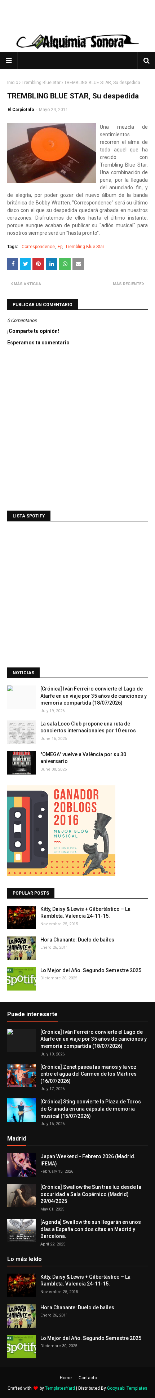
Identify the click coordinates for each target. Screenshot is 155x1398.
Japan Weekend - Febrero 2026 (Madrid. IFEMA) (88, 1160)
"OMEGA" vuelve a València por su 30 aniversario (83, 757)
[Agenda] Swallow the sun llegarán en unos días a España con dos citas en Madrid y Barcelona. (90, 1229)
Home (66, 1377)
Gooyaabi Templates (127, 1388)
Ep (60, 246)
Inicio (12, 82)
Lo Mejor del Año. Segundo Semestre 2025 (90, 970)
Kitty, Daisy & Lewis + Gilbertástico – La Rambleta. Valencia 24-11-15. (85, 912)
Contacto (88, 1377)
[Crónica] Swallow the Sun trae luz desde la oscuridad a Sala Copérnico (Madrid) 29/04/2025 (90, 1194)
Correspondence (38, 246)
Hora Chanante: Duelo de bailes (77, 940)
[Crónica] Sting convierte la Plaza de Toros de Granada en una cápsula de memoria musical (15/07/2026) (90, 1109)
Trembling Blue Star (41, 82)
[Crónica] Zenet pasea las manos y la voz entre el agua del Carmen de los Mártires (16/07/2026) (88, 1074)
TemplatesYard (60, 1388)
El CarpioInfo (21, 109)
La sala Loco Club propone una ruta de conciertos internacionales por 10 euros (88, 727)
